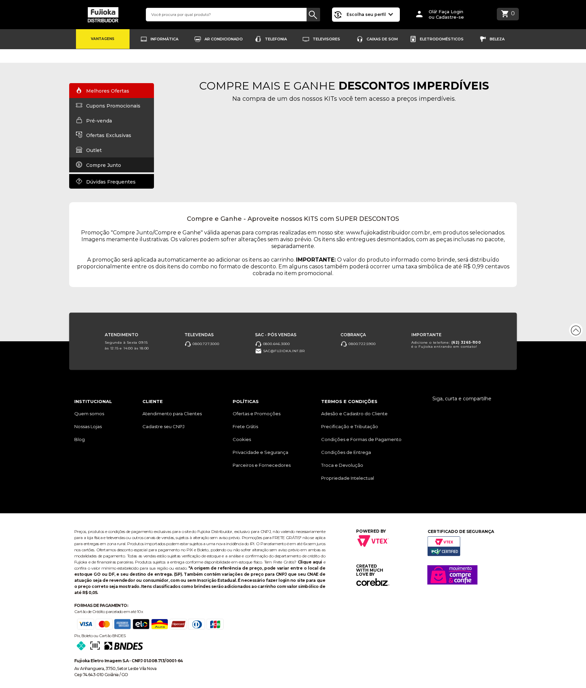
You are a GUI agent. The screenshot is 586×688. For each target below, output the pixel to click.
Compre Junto (103, 165)
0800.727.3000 (205, 344)
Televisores (326, 39)
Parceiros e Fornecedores (262, 465)
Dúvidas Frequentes (110, 181)
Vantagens (102, 39)
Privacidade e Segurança (260, 452)
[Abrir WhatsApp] (17, 671)
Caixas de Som (382, 39)
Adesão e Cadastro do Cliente (354, 413)
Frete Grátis (245, 426)
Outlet (93, 150)
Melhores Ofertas (107, 91)
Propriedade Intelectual (347, 478)
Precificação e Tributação (349, 426)
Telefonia (276, 39)
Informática (164, 39)
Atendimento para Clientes (172, 413)
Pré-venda (98, 120)
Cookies (242, 439)
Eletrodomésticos (442, 39)
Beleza (497, 39)
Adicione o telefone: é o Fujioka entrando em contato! (446, 344)
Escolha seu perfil (367, 14)
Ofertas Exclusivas (108, 135)
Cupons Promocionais (112, 106)
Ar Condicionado (223, 39)
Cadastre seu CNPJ (163, 426)
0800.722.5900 (361, 344)
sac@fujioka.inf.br (283, 351)
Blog (79, 439)
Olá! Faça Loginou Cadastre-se (446, 14)
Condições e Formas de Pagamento (361, 439)
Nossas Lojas (88, 426)
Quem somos (89, 413)
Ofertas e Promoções (256, 413)
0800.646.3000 (276, 344)
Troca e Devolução (342, 465)
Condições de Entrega (346, 452)
